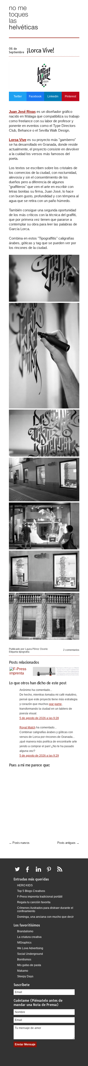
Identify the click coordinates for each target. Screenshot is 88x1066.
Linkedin (52, 96)
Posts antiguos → (68, 843)
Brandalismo (25, 931)
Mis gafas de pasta (29, 965)
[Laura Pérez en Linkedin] (40, 872)
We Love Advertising (30, 948)
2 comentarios (71, 649)
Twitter (18, 96)
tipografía (24, 651)
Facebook (35, 96)
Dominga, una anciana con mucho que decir (45, 916)
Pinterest (70, 96)
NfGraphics (24, 942)
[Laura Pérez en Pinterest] (50, 872)
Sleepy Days (25, 976)
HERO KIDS (25, 885)
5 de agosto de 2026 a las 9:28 (39, 718)
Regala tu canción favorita (33, 902)
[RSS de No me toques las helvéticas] (61, 872)
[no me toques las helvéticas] (23, 31)
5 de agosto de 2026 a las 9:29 (39, 755)
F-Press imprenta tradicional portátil (39, 896)
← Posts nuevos (19, 843)
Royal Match (27, 727)
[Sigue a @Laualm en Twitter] (18, 872)
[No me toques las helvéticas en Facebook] (29, 872)
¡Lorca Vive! (40, 50)
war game (55, 704)
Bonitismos (24, 959)
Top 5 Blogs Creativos (31, 891)
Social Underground (30, 954)
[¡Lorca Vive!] (44, 88)
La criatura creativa (29, 937)
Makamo (22, 970)
